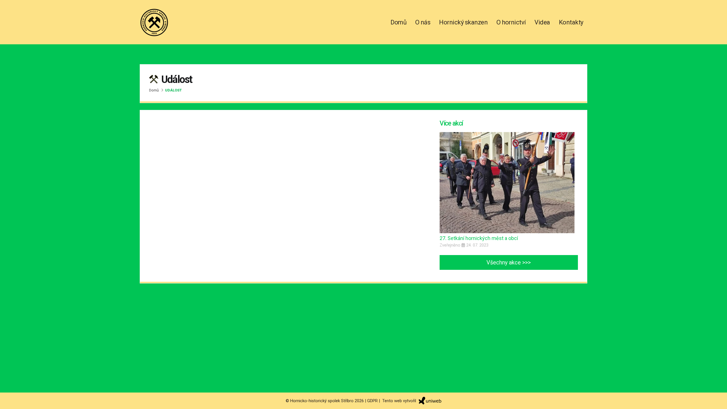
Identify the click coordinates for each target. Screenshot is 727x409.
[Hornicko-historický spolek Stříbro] (154, 21)
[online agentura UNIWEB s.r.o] (429, 400)
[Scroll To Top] (717, 402)
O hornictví (511, 22)
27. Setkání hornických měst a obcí (479, 238)
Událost (173, 90)
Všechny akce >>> (508, 262)
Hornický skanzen (463, 22)
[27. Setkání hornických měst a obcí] (507, 182)
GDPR (372, 400)
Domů (398, 22)
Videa (542, 22)
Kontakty (571, 22)
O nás (423, 22)
